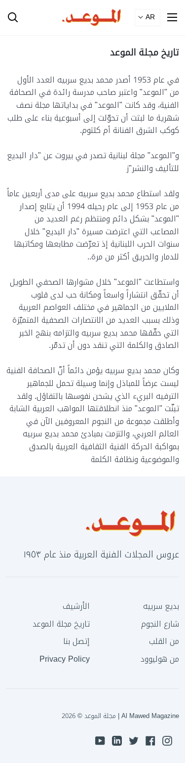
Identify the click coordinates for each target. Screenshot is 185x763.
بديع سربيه (161, 606)
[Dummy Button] (53, 17)
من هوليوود (160, 659)
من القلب (164, 641)
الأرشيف (76, 606)
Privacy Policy (64, 659)
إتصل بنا (76, 641)
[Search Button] (9, 17)
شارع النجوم (160, 624)
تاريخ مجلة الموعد (61, 624)
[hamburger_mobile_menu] (168, 17)
